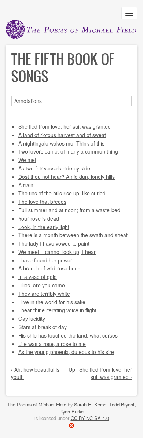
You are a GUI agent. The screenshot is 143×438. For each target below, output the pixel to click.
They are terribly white (44, 293)
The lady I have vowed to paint (53, 243)
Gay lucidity (31, 318)
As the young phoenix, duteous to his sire (66, 352)
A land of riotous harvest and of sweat (62, 135)
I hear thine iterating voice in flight (57, 310)
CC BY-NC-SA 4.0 (90, 418)
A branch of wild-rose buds (49, 268)
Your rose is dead (38, 218)
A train (25, 185)
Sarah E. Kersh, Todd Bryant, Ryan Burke (97, 408)
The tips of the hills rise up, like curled (62, 193)
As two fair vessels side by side (54, 168)
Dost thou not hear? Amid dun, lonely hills (66, 176)
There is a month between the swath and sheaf (73, 235)
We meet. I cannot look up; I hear (57, 251)
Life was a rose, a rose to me (52, 343)
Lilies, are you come (41, 285)
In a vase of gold (37, 276)
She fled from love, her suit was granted (64, 126)
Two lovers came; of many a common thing (68, 151)
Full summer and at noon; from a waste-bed (69, 210)
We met (27, 159)
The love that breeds (42, 201)
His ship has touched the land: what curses (68, 335)
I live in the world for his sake (51, 302)
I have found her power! (46, 260)
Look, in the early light (43, 227)
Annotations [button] (28, 100)
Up (72, 369)
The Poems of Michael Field (36, 404)
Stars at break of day (42, 327)
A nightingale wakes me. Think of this (61, 143)
